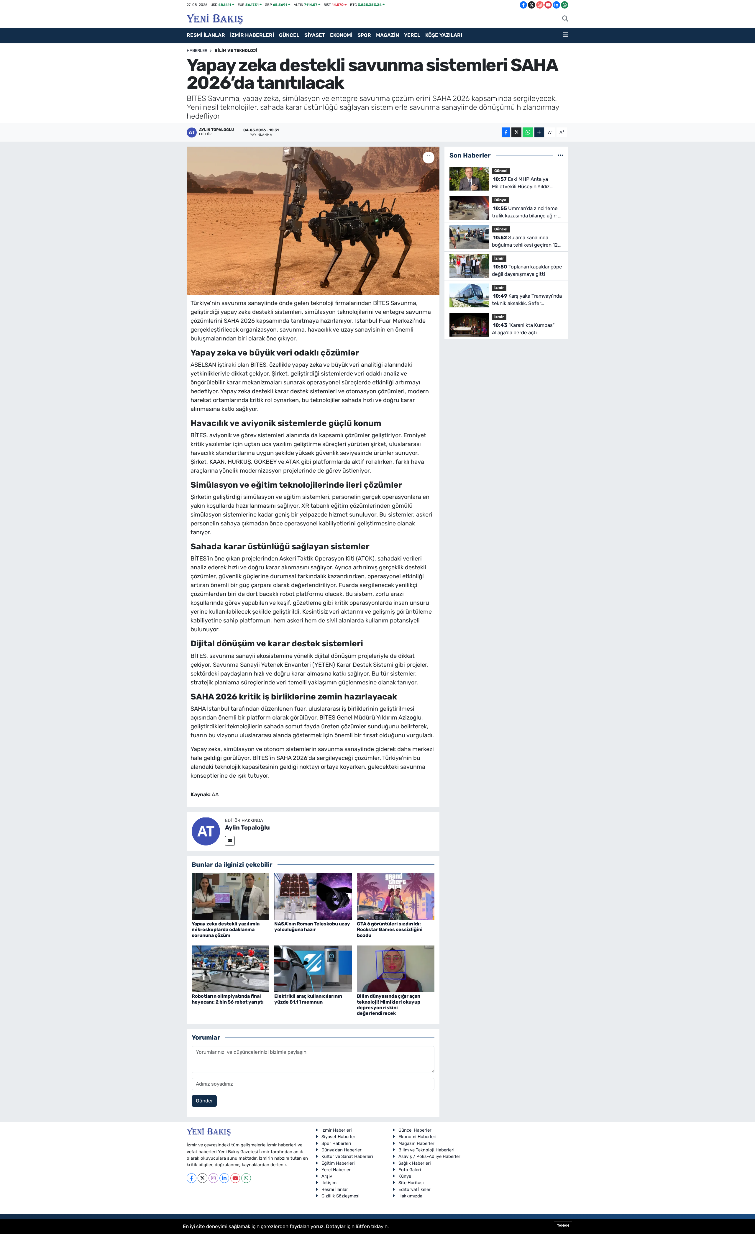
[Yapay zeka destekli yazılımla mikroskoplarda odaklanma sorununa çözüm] (230, 896)
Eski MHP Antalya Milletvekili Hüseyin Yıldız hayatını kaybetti (521, 183)
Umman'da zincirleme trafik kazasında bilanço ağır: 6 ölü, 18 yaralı (526, 212)
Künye (404, 1176)
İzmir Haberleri (336, 1130)
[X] (202, 1178)
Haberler (197, 50)
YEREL (412, 35)
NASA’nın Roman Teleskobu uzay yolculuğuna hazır (312, 926)
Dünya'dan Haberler (341, 1150)
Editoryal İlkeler (414, 1189)
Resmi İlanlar (334, 1189)
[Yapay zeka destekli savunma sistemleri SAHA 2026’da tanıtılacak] (313, 221)
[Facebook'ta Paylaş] (506, 132)
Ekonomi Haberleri (417, 1136)
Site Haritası (411, 1182)
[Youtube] (235, 1178)
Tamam (563, 1226)
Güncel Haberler (414, 1130)
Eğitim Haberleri (338, 1163)
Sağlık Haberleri (414, 1163)
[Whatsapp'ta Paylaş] (528, 132)
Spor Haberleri (336, 1143)
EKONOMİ (341, 35)
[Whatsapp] (246, 1178)
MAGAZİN (387, 35)
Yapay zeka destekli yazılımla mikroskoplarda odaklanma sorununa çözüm (226, 929)
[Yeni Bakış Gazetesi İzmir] (215, 18)
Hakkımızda (410, 1196)
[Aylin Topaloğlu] (206, 831)
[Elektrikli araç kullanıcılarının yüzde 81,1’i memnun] (313, 968)
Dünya (500, 200)
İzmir (499, 258)
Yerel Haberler (336, 1169)
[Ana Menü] (565, 35)
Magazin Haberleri (417, 1143)
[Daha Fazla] (539, 132)
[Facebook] (191, 1178)
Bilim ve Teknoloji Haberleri (426, 1150)
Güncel (501, 170)
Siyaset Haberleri (339, 1136)
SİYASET (314, 35)
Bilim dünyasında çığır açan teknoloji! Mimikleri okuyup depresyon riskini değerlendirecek (388, 1004)
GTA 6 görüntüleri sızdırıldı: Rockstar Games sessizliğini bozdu (390, 929)
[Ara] (565, 19)
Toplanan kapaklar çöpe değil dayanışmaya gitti (527, 270)
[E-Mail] (230, 841)
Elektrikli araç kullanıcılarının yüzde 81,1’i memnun (308, 998)
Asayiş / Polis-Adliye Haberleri (430, 1156)
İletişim (329, 1182)
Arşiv (326, 1176)
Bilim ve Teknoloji (236, 50)
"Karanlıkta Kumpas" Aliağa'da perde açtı (523, 329)
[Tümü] (560, 155)
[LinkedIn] (224, 1178)
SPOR (364, 35)
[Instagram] (213, 1178)
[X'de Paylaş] (516, 132)
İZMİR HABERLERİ (252, 35)
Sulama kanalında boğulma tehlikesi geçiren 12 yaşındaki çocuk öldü (525, 242)
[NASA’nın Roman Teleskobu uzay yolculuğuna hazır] (313, 896)
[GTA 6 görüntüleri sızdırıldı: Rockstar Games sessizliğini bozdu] (395, 896)
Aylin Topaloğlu (247, 827)
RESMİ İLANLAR (206, 35)
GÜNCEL (289, 35)
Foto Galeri (409, 1169)
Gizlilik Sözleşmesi (340, 1196)
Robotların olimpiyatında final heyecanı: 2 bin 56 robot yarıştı (228, 998)
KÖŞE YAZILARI (443, 35)
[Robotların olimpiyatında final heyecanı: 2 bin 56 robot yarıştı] (230, 968)
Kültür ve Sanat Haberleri (347, 1156)
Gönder (204, 1101)
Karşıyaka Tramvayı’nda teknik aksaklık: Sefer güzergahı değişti (527, 300)
